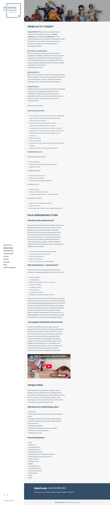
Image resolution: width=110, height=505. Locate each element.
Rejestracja (8, 248)
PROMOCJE (7, 245)
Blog (5, 265)
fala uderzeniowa (45, 303)
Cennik (6, 256)
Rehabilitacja (8, 251)
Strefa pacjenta (9, 267)
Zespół (6, 259)
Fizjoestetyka (8, 253)
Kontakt (6, 262)
